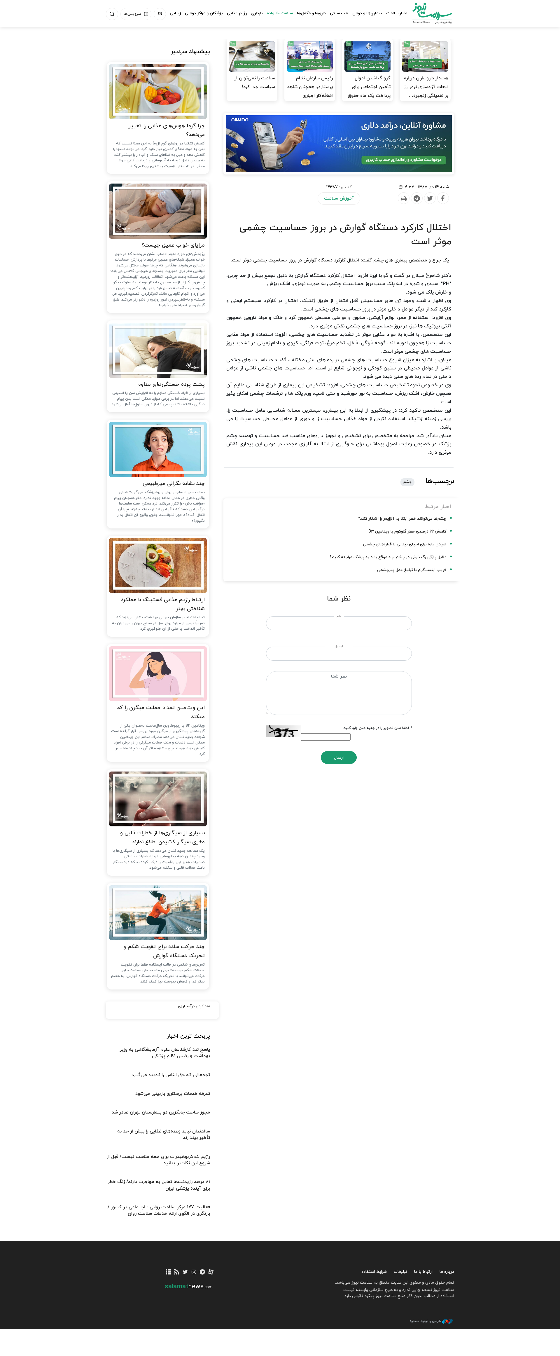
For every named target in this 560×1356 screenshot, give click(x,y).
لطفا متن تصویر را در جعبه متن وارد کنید (378, 728)
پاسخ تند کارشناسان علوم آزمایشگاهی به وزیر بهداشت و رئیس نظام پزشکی (165, 1052)
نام (339, 616)
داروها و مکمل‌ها (311, 13)
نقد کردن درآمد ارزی (194, 1006)
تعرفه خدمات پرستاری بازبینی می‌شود (172, 1093)
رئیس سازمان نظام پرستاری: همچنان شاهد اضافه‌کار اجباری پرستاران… (310, 91)
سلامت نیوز (427, 13)
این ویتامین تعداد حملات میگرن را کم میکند (160, 712)
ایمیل (339, 646)
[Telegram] (416, 198)
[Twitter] (429, 198)
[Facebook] (443, 198)
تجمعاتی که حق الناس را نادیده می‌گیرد (171, 1075)
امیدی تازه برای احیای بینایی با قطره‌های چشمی (404, 544)
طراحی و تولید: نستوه (425, 1321)
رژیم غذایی (237, 13)
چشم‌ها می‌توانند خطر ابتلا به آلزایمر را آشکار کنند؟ (402, 518)
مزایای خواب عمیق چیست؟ (173, 245)
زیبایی (175, 13)
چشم (407, 482)
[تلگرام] (202, 1272)
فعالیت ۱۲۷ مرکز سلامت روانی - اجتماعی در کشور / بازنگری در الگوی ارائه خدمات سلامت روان (159, 1210)
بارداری (257, 13)
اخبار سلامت (396, 13)
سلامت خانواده (280, 13)
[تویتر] (185, 1272)
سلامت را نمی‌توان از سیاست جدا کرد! (255, 82)
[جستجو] (112, 14)
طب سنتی (339, 13)
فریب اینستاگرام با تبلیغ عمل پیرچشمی (411, 570)
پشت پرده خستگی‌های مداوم (171, 384)
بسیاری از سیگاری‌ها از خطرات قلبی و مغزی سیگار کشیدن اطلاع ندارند (162, 837)
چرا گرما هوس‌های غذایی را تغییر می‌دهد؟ (166, 130)
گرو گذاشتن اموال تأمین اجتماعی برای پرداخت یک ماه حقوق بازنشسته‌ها (369, 91)
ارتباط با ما (423, 1272)
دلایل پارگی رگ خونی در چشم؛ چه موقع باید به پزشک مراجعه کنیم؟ (388, 557)
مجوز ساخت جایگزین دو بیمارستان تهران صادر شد (161, 1112)
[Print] (403, 198)
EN (160, 14)
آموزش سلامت (339, 198)
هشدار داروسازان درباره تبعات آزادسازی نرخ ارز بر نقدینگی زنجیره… (426, 87)
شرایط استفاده (374, 1272)
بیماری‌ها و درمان (367, 13)
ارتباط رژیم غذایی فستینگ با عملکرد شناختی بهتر (163, 604)
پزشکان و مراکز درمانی (204, 13)
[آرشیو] (168, 1272)
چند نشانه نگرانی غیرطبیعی (174, 483)
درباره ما (447, 1272)
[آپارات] (211, 1272)
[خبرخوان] (177, 1272)
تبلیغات (400, 1272)
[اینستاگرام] (193, 1272)
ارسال (339, 757)
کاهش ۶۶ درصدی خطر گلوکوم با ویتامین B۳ (407, 531)
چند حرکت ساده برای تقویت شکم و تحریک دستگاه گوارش (164, 951)
